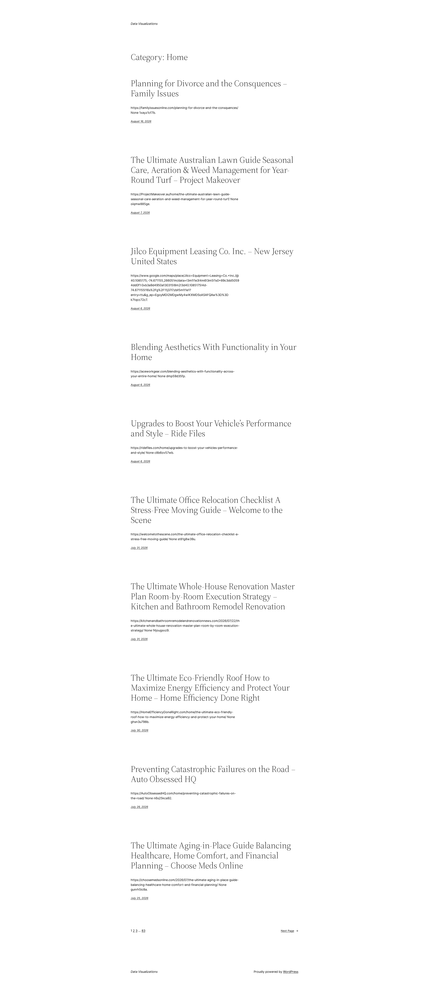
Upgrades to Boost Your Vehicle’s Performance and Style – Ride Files (211, 428)
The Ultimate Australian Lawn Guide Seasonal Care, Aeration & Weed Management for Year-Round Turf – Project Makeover (212, 170)
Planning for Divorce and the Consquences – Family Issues (209, 88)
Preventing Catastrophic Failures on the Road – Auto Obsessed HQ (213, 774)
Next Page (289, 930)
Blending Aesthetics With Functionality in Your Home (213, 352)
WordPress (290, 971)
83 (143, 930)
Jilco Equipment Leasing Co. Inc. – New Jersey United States (212, 256)
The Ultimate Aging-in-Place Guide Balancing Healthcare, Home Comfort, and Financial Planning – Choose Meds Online (211, 855)
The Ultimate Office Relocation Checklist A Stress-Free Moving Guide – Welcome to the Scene (207, 510)
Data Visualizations (144, 23)
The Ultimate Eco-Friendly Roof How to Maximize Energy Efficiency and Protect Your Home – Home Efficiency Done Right (210, 688)
